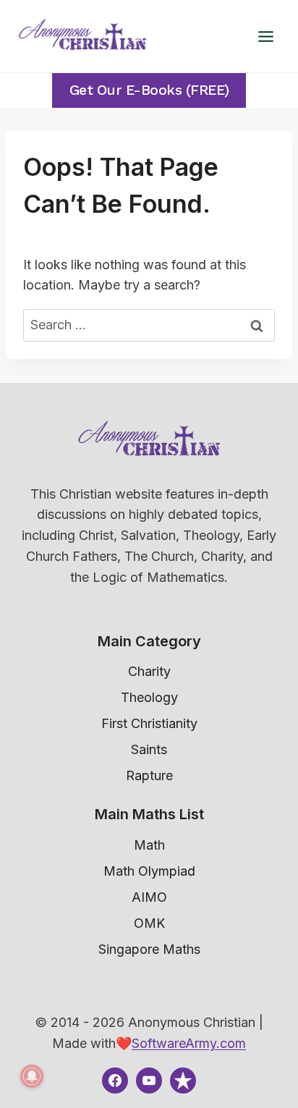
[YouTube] (149, 1080)
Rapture (149, 775)
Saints (149, 749)
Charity (149, 671)
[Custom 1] (183, 1080)
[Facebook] (115, 1080)
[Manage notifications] (31, 1076)
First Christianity (149, 723)
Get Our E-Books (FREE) (149, 90)
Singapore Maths (149, 949)
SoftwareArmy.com (189, 1043)
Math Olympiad (149, 871)
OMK (149, 923)
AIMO (149, 897)
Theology (149, 697)
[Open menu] (265, 36)
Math (149, 845)
